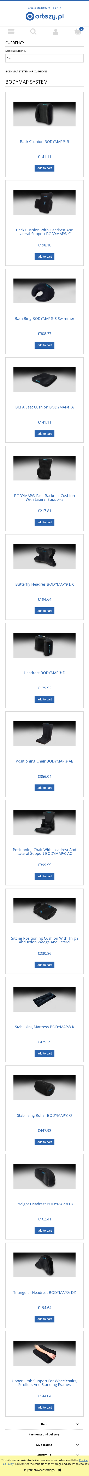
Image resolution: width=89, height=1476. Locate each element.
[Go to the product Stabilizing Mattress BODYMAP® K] (44, 1002)
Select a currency (15, 50)
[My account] (55, 32)
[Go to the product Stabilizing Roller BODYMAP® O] (44, 1090)
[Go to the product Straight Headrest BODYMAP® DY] (44, 1179)
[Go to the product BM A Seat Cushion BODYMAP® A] (44, 382)
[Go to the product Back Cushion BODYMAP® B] (44, 117)
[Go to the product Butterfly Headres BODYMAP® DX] (44, 559)
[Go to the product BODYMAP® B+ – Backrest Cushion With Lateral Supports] (44, 471)
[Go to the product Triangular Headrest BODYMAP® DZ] (44, 1268)
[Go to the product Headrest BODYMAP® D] (44, 648)
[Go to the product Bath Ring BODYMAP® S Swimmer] (44, 294)
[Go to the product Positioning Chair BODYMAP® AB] (44, 736)
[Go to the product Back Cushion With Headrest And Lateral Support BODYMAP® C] (44, 205)
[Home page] (45, 15)
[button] (11, 32)
